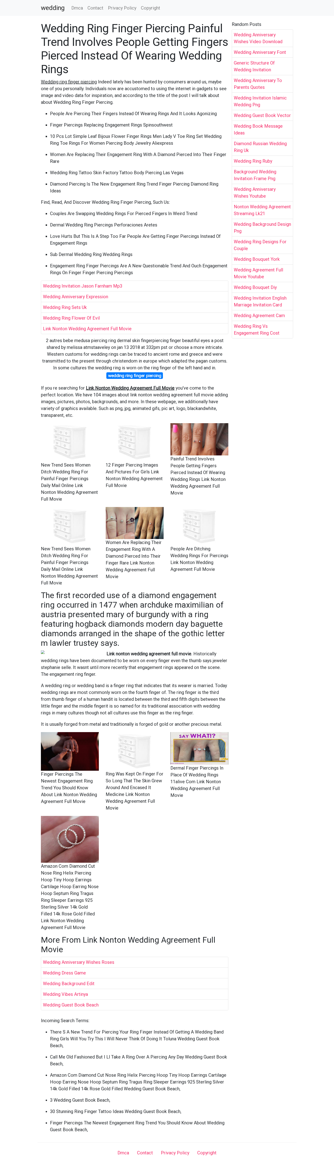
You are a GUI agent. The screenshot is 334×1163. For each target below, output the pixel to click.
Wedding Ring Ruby (253, 161)
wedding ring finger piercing (134, 375)
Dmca (77, 8)
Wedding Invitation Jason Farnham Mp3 (82, 286)
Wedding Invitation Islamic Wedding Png (260, 101)
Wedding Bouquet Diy (255, 287)
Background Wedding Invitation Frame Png (255, 175)
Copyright (150, 8)
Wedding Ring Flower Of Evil (71, 318)
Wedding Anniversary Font (260, 52)
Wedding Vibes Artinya (65, 994)
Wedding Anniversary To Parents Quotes (258, 84)
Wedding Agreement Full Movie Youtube (258, 273)
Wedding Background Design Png (262, 227)
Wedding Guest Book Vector (262, 115)
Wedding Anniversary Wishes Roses (78, 962)
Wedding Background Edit (69, 983)
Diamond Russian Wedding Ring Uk (260, 147)
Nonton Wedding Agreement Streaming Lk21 (262, 210)
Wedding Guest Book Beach (71, 1005)
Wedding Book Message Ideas (258, 129)
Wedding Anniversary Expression (75, 296)
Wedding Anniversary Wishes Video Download (258, 38)
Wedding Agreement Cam (259, 315)
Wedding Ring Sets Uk (65, 307)
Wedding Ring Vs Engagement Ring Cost (256, 329)
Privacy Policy (122, 8)
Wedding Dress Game (64, 973)
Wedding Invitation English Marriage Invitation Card (260, 301)
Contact (95, 8)
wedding (53, 8)
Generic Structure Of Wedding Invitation (254, 66)
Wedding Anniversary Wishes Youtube (255, 192)
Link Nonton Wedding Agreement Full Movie (87, 328)
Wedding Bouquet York (257, 259)
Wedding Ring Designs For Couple (260, 245)
